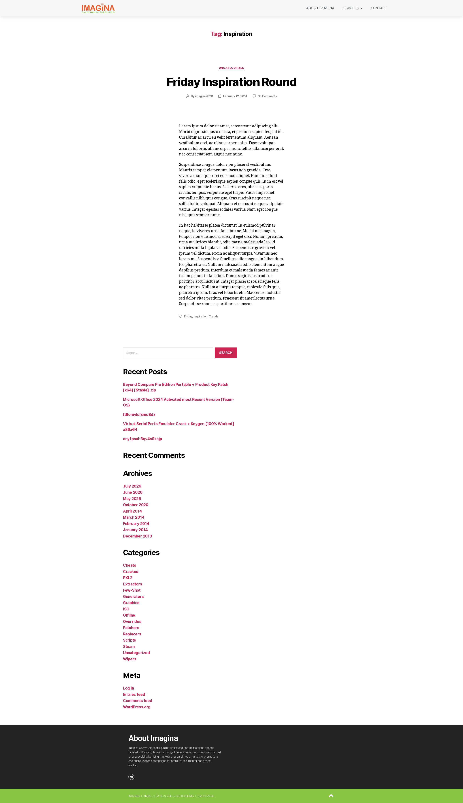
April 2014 (132, 511)
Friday (188, 316)
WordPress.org (136, 707)
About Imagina (320, 8)
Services (351, 8)
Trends (213, 316)
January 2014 (135, 530)
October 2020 (135, 505)
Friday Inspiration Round (231, 82)
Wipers (129, 659)
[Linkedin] (131, 777)
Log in (128, 688)
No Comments (267, 96)
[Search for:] (167, 353)
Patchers (131, 627)
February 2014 (136, 523)
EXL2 (127, 578)
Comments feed (137, 700)
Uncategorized (231, 67)
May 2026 (132, 498)
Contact (379, 8)
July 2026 (132, 486)
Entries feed (134, 694)
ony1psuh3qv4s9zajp (142, 439)
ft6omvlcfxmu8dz (139, 414)
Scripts (129, 640)
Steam (129, 646)
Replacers (132, 634)
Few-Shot (132, 590)
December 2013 (137, 536)
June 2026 (133, 492)
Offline (129, 615)
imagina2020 (204, 96)
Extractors (132, 584)
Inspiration (200, 316)
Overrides (132, 621)
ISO (126, 609)
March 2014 (133, 517)
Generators (133, 596)
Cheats (129, 565)
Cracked (131, 571)
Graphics (131, 602)
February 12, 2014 (235, 96)
